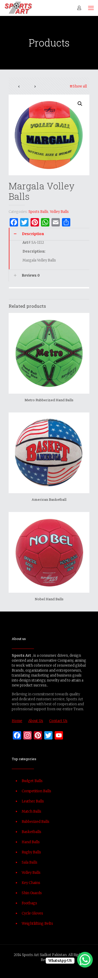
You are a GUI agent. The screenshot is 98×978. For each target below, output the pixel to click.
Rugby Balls (31, 852)
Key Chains (31, 883)
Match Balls (31, 811)
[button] (80, 103)
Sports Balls (38, 211)
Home (17, 721)
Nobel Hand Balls (49, 599)
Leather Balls (33, 801)
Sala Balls (29, 862)
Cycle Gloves (32, 913)
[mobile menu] (91, 7)
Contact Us (58, 721)
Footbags (29, 903)
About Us (35, 721)
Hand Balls (31, 842)
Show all (80, 86)
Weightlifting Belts (37, 923)
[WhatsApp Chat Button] (85, 960)
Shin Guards (32, 893)
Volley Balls (59, 211)
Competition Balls (36, 791)
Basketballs (31, 832)
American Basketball (49, 499)
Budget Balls (32, 781)
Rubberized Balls (35, 821)
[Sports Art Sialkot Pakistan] (18, 7)
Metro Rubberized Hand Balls (49, 400)
